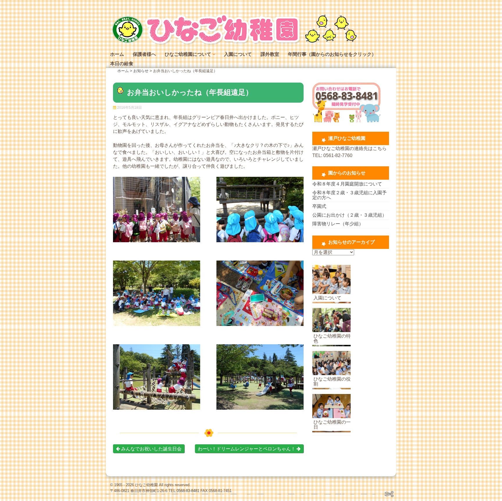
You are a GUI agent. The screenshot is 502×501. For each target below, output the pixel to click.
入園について (238, 54)
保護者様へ (144, 54)
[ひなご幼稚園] (233, 43)
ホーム (117, 54)
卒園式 (319, 206)
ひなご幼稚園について (188, 54)
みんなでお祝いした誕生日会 (151, 448)
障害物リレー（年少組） (337, 223)
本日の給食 (121, 63)
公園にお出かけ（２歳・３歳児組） (349, 215)
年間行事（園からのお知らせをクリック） (332, 54)
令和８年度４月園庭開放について (347, 183)
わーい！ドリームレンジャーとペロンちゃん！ (247, 448)
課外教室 (270, 54)
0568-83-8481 (188, 490)
